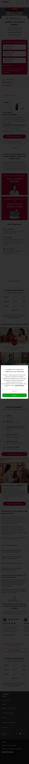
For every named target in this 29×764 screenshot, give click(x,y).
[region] (14, 382)
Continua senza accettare (20, 364)
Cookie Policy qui (19, 385)
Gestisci (14, 391)
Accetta (14, 395)
